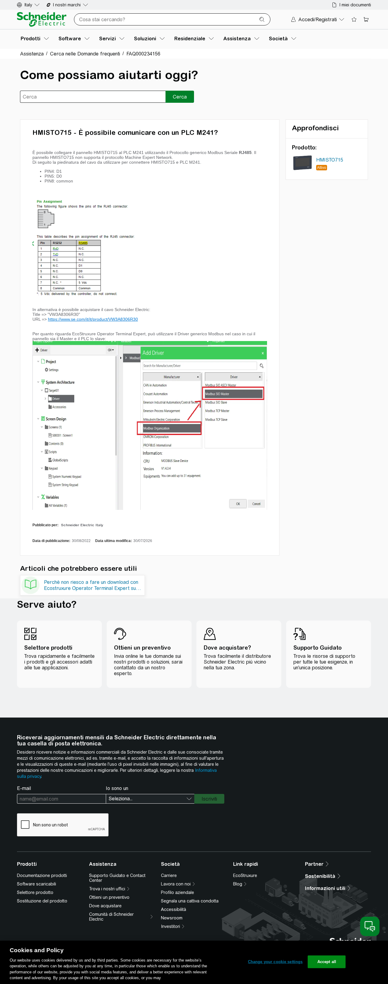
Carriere (169, 875)
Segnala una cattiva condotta (190, 901)
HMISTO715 (329, 160)
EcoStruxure (245, 875)
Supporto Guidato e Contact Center (117, 878)
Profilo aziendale (177, 892)
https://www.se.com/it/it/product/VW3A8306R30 (93, 319)
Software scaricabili (36, 884)
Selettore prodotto (35, 892)
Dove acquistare (105, 905)
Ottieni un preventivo (109, 897)
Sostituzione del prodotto (42, 901)
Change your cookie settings (275, 961)
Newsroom (171, 917)
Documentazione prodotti (42, 875)
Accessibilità (173, 909)
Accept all (326, 961)
